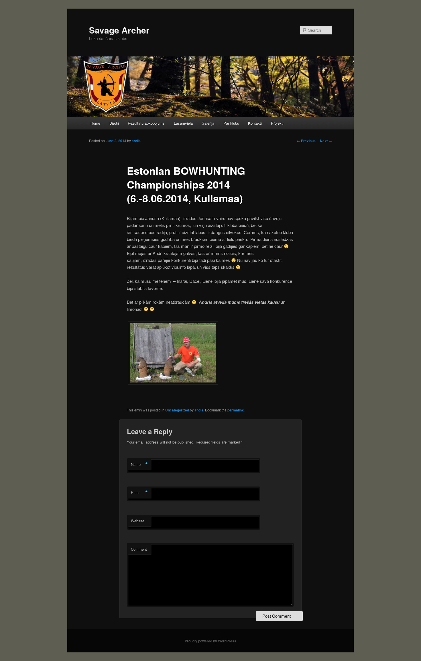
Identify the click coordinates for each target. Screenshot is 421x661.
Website (137, 520)
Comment (139, 549)
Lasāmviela (183, 123)
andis (136, 140)
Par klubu (231, 123)
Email (139, 492)
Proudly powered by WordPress (210, 641)
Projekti (277, 123)
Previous (306, 140)
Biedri (114, 123)
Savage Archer (119, 30)
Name (139, 464)
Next (326, 140)
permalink (235, 410)
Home (95, 123)
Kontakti (255, 123)
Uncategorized (177, 410)
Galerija (208, 123)
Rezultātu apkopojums (146, 123)
